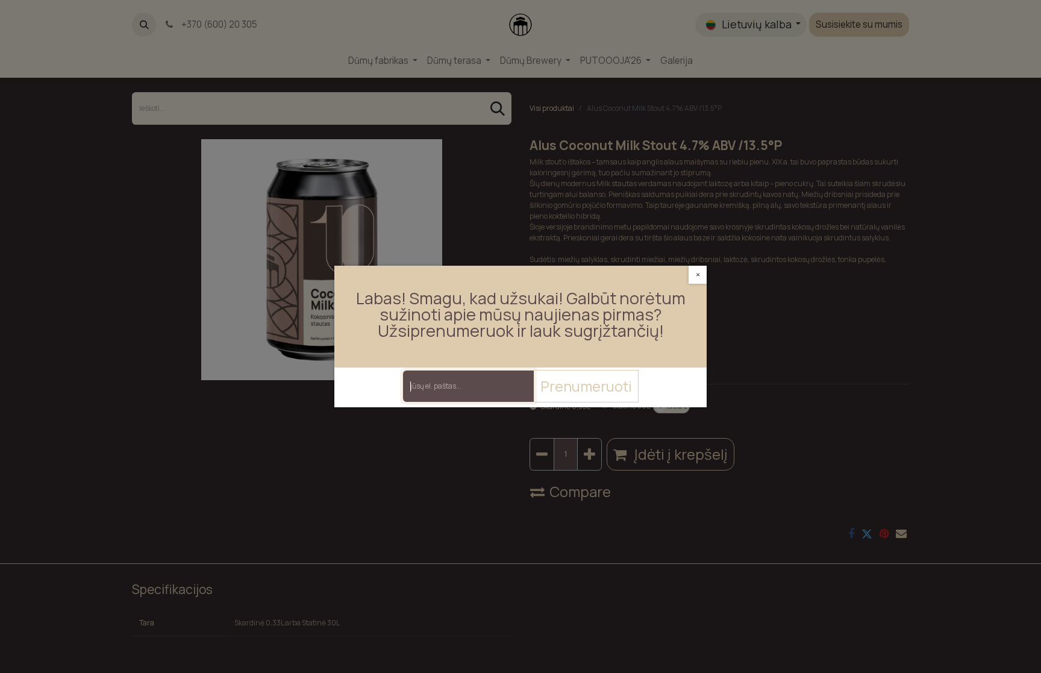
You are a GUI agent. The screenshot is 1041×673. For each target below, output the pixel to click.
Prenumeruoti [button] (586, 386)
